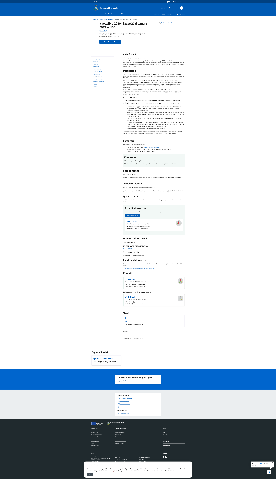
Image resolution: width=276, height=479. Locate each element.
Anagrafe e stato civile (119, 432)
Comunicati (165, 434)
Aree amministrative (95, 437)
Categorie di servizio (120, 428)
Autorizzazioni (118, 434)
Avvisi (164, 432)
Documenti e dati (95, 445)
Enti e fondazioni (94, 432)
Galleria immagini (166, 445)
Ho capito (90, 474)
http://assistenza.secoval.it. (151, 147)
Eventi (164, 448)
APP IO (261, 463)
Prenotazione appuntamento (121, 459)
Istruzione (156, 14)
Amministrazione (95, 428)
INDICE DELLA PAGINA (96, 55)
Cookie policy (141, 459)
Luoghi (164, 450)
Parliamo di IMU (127, 249)
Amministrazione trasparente (145, 457)
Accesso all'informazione (167, 14)
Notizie (164, 437)
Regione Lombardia (97, 2)
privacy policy (113, 471)
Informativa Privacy (143, 461)
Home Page (95, 19)
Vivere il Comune (167, 441)
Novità (164, 428)
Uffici (92, 443)
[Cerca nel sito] (181, 8)
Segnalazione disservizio (120, 461)
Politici (92, 439)
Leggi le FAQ (117, 457)
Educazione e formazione (120, 441)
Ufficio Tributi (131, 221)
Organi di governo (95, 441)
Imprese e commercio (119, 443)
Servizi (101, 19)
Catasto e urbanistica (108, 19)
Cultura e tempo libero (119, 439)
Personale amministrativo (96, 434)
